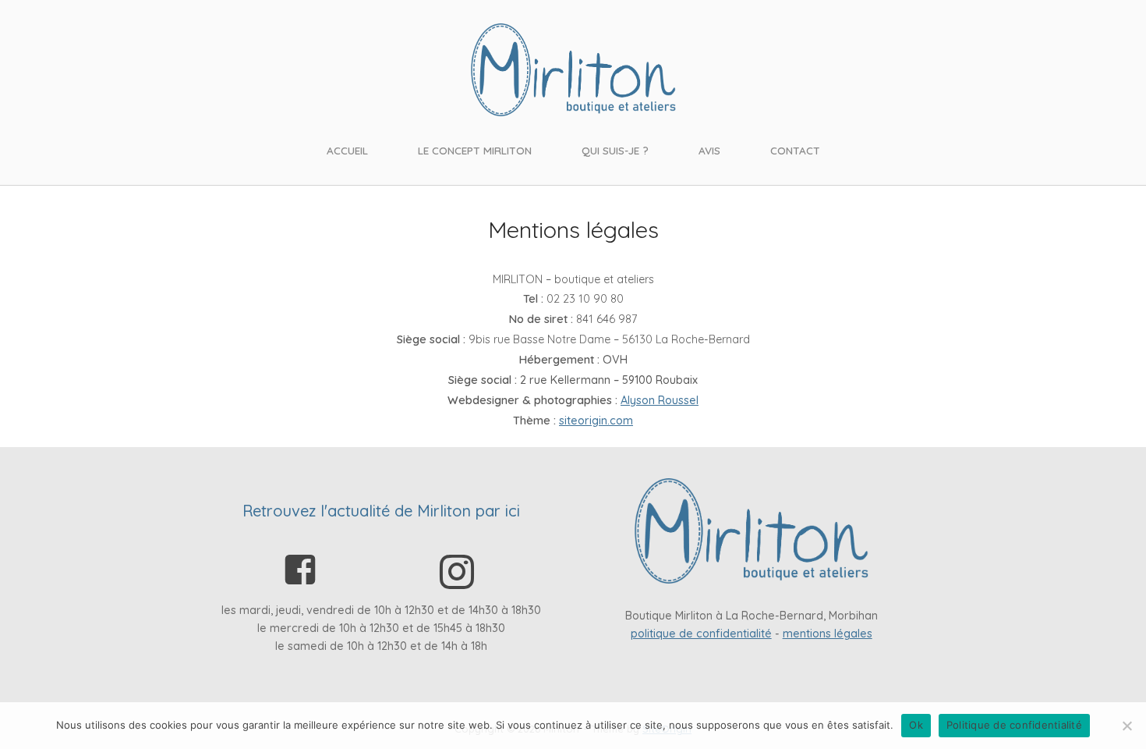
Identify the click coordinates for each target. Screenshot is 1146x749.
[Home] (573, 69)
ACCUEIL (347, 150)
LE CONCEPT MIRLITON (475, 150)
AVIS (709, 150)
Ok (916, 725)
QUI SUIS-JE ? (615, 150)
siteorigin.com (596, 421)
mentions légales (827, 634)
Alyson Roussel (660, 400)
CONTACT (795, 150)
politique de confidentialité (701, 634)
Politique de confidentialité (1014, 725)
